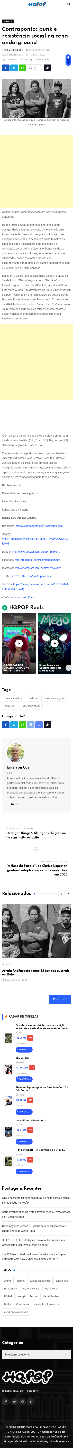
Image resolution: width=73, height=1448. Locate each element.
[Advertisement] (36, 171)
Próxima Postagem (51, 861)
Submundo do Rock (22, 597)
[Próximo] (69, 668)
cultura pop (62, 1280)
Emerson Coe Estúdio (52, 1427)
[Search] (68, 4)
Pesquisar (60, 999)
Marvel (34, 1296)
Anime (7, 1280)
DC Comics (10, 1288)
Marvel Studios (51, 1296)
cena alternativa (13, 698)
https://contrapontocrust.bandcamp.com (39, 526)
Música (6, 964)
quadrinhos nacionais (16, 1312)
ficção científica (31, 1288)
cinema (20, 1280)
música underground (55, 698)
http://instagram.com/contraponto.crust (38, 568)
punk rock (10, 706)
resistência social (31, 706)
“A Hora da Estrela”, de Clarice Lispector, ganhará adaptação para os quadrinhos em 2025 (36, 870)
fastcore (33, 698)
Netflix (7, 1304)
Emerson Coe (15, 50)
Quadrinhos (22, 1304)
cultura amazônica (40, 1280)
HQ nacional (51, 1288)
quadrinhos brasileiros (46, 1304)
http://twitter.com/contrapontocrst (32, 576)
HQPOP (8, 1296)
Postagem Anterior (21, 828)
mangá (21, 1296)
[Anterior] (4, 668)
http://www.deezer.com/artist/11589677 (36, 551)
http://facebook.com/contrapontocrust (37, 559)
